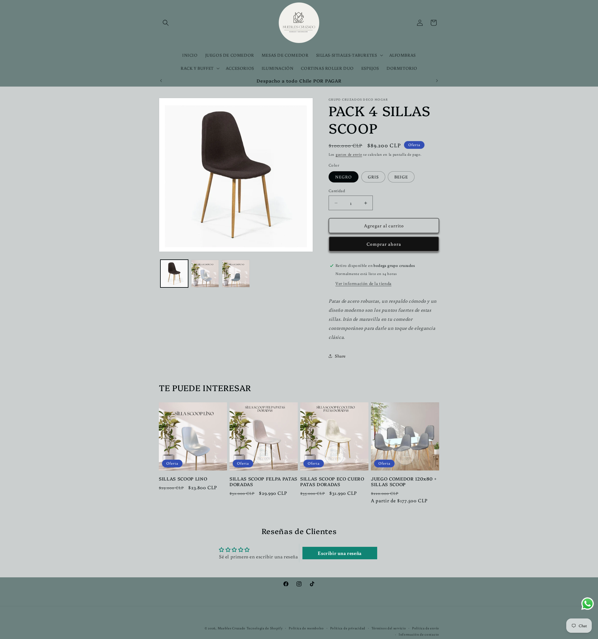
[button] (166, 23)
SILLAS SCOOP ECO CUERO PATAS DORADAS (332, 481)
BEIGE (401, 177)
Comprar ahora (384, 244)
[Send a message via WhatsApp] (587, 603)
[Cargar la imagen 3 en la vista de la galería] (236, 273)
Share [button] (340, 356)
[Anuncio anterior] (161, 81)
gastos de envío (349, 154)
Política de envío (425, 628)
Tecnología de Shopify (265, 628)
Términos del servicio (389, 628)
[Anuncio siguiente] (437, 81)
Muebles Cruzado (232, 628)
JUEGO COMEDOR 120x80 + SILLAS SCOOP (404, 481)
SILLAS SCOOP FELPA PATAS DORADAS (263, 481)
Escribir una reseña (339, 553)
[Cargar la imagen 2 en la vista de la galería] (205, 273)
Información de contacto (419, 634)
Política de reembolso (306, 628)
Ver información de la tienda (363, 283)
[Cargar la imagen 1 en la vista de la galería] (174, 273)
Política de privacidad (347, 628)
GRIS (373, 177)
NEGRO (343, 177)
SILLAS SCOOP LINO (183, 478)
